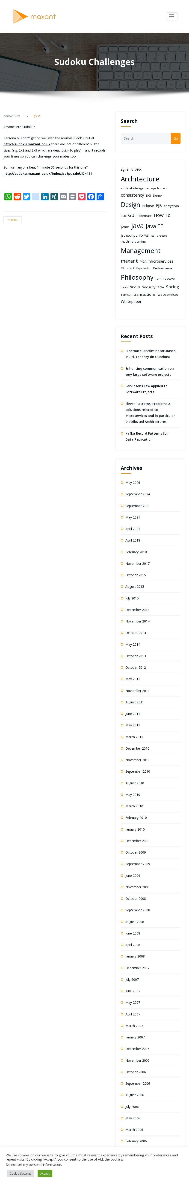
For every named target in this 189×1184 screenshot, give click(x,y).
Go (176, 138)
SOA (161, 287)
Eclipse (148, 205)
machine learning (133, 241)
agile (125, 169)
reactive (169, 278)
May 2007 (132, 1002)
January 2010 (135, 829)
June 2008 (132, 933)
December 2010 (137, 748)
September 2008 (137, 910)
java (137, 225)
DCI (148, 195)
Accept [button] (45, 1173)
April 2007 (132, 1014)
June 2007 (132, 991)
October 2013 (135, 656)
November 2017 (137, 563)
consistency (132, 195)
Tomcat (126, 294)
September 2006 (137, 1083)
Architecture (140, 178)
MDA (143, 261)
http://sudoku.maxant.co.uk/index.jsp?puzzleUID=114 (47, 173)
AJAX (138, 169)
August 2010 (134, 783)
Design (130, 204)
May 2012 (132, 679)
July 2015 (132, 598)
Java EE (154, 226)
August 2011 (134, 702)
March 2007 (134, 1025)
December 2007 (137, 968)
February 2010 (136, 817)
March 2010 (134, 806)
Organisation (143, 268)
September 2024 (137, 494)
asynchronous (159, 188)
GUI (132, 215)
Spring (172, 287)
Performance (162, 268)
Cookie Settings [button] (20, 1173)
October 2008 (135, 898)
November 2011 (137, 690)
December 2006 (137, 1048)
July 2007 (132, 979)
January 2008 (135, 956)
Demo (157, 195)
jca (152, 235)
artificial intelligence (135, 188)
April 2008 (132, 945)
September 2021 (137, 506)
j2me (125, 226)
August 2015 (134, 586)
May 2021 (132, 517)
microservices (160, 261)
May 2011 (132, 725)
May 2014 (132, 644)
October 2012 (135, 667)
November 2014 (137, 621)
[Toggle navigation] (171, 16)
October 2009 (135, 852)
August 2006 (134, 1095)
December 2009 (137, 841)
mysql (130, 268)
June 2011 (132, 713)
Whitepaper (131, 301)
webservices (168, 294)
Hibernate (145, 216)
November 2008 (137, 887)
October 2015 (135, 575)
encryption (171, 206)
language (162, 235)
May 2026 (132, 482)
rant (158, 278)
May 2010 (132, 794)
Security (149, 287)
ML (123, 268)
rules (124, 287)
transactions (144, 294)
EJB (159, 205)
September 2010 (137, 771)
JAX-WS (144, 235)
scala (135, 287)
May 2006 (132, 1118)
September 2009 (137, 864)
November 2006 (137, 1060)
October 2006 (135, 1072)
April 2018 (132, 540)
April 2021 (132, 529)
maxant (13, 220)
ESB (123, 216)
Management (141, 250)
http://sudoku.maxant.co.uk (26, 144)
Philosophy (137, 277)
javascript (129, 235)
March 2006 (134, 1129)
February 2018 (136, 552)
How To (162, 215)
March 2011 (134, 737)
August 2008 (134, 922)
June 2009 (132, 875)
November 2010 (137, 760)
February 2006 (136, 1141)
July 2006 (132, 1106)
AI (132, 169)
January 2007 (135, 1037)
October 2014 (135, 633)
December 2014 (137, 610)
